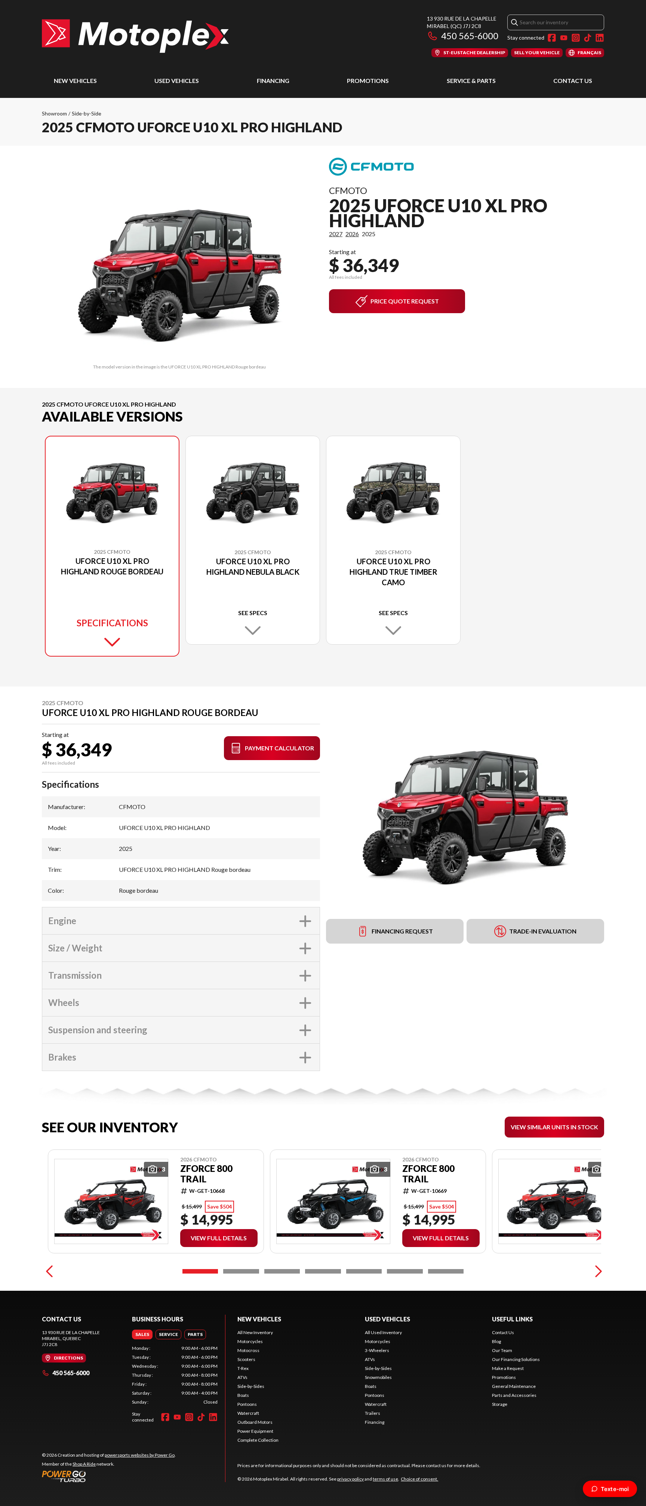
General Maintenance (514, 1386)
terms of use (385, 1479)
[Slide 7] (446, 1271)
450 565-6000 (469, 35)
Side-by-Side (86, 113)
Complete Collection (258, 1440)
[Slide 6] (404, 1271)
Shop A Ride (84, 1464)
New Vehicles (75, 80)
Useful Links (512, 1319)
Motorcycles (250, 1341)
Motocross (248, 1350)
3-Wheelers (377, 1350)
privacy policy (350, 1479)
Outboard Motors (255, 1422)
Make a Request (508, 1368)
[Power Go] (109, 1476)
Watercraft (248, 1413)
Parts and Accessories (514, 1395)
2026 (352, 233)
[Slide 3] (282, 1271)
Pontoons (247, 1404)
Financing (273, 80)
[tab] (142, 1334)
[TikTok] (587, 37)
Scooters (246, 1359)
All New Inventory (255, 1332)
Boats (243, 1395)
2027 (335, 233)
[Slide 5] (364, 1271)
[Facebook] (551, 37)
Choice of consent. (419, 1479)
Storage (499, 1404)
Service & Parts (471, 80)
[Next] (596, 1271)
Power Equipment (255, 1431)
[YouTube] (563, 37)
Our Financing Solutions (516, 1359)
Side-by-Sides (250, 1386)
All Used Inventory (383, 1332)
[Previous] (49, 1271)
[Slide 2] (241, 1271)
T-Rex (243, 1368)
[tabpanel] (175, 1375)
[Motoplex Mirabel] (135, 36)
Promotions (368, 80)
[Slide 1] (200, 1271)
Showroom (54, 113)
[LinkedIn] (599, 37)
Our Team (502, 1350)
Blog (496, 1341)
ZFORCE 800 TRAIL (206, 1173)
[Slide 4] (323, 1271)
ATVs (242, 1377)
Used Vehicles (176, 80)
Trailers (372, 1413)
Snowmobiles (378, 1377)
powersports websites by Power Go (140, 1455)
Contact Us (572, 80)
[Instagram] (575, 37)
